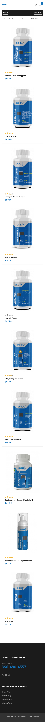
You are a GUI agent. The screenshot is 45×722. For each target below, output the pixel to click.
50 (28, 19)
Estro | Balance (11, 258)
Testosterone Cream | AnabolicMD (18, 561)
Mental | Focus (11, 318)
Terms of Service (7, 699)
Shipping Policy (7, 703)
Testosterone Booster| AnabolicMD (19, 500)
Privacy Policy (6, 696)
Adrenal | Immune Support (15, 76)
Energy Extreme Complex (15, 197)
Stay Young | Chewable (14, 379)
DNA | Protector (11, 136)
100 (32, 19)
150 (36, 19)
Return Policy (6, 692)
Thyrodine (9, 621)
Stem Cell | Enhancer (13, 439)
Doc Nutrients (21, 717)
